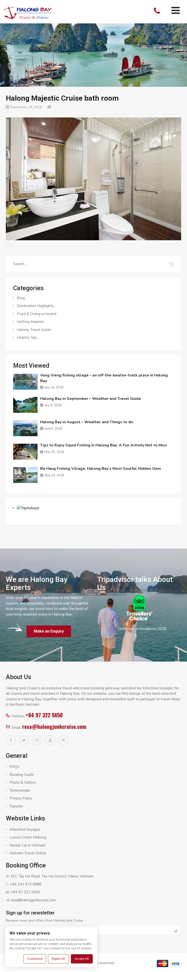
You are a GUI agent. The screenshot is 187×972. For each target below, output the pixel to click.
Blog (21, 298)
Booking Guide (21, 774)
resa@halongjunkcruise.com (54, 726)
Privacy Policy (20, 798)
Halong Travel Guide (34, 329)
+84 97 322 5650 (44, 715)
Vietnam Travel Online (27, 853)
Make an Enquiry (49, 631)
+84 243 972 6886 (25, 884)
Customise (34, 959)
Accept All (82, 959)
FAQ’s (14, 766)
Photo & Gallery (22, 782)
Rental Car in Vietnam (27, 845)
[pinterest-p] (63, 740)
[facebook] (11, 740)
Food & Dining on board (36, 313)
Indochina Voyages (24, 829)
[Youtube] (50, 740)
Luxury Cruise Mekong (27, 837)
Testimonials (19, 790)
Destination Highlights (35, 305)
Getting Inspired (30, 321)
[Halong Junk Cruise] (28, 12)
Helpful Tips (27, 337)
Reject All (58, 959)
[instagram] (37, 740)
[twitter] (24, 740)
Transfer (16, 806)
